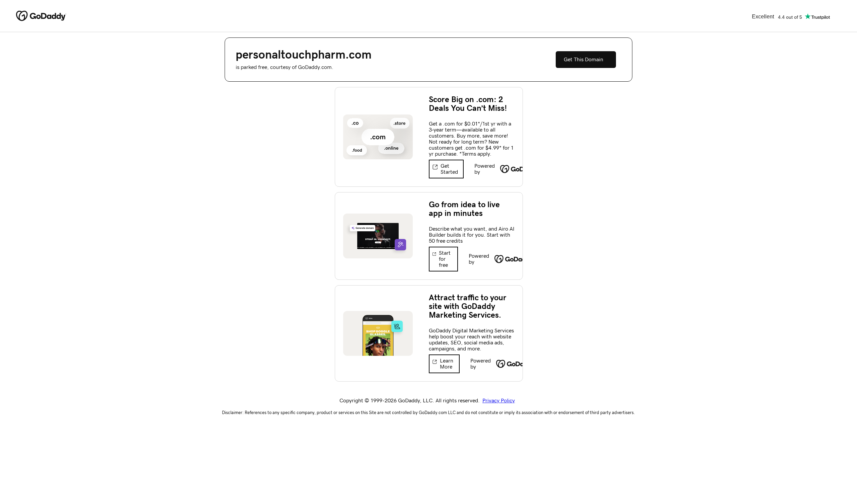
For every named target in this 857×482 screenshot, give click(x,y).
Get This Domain (583, 59)
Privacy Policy (498, 400)
